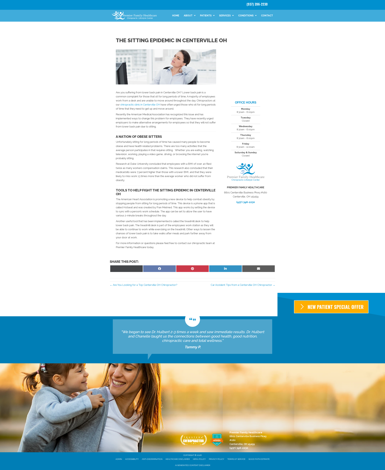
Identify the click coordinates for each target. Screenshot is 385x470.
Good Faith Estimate (259, 459)
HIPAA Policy (199, 459)
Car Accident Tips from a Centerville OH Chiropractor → (243, 284)
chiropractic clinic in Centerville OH (140, 104)
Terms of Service (236, 459)
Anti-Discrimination (152, 459)
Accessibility (132, 459)
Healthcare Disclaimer (178, 459)
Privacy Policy (216, 459)
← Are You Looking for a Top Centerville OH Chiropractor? (143, 284)
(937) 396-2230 (257, 4)
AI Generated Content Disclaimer (192, 465)
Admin (119, 459)
